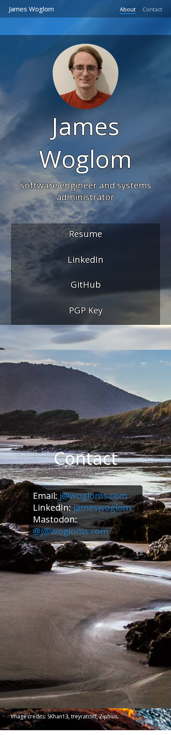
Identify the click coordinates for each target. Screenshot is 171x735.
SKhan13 (57, 716)
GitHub (86, 284)
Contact (152, 9)
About (127, 9)
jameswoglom (102, 507)
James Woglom (31, 8)
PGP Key (86, 310)
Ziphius (108, 716)
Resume (85, 234)
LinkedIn (85, 259)
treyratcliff (83, 716)
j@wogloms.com (93, 496)
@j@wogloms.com (70, 531)
